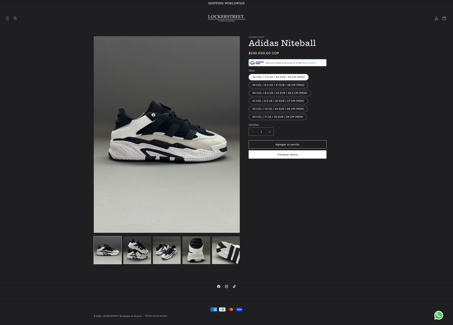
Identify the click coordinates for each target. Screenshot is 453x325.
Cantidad (254, 124)
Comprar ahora (287, 154)
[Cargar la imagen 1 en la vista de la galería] (108, 250)
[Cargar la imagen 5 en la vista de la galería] (226, 250)
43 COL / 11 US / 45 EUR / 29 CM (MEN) (277, 116)
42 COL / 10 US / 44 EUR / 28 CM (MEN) (278, 108)
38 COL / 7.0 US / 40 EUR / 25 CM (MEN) (278, 77)
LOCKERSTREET (110, 316)
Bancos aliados (309, 63)
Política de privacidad (156, 316)
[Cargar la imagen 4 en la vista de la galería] (196, 250)
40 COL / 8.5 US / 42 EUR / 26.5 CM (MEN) (279, 92)
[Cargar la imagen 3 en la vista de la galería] (167, 250)
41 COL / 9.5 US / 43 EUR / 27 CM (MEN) (278, 100)
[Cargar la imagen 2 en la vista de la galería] (137, 250)
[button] (7, 18)
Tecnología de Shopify (130, 316)
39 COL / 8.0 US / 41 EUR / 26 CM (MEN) (278, 85)
